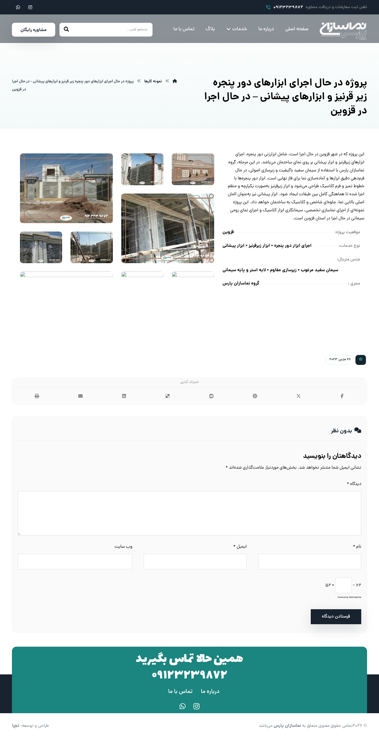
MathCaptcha (355, 597)
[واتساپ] (18, 7)
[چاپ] (36, 396)
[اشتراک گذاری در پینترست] (254, 396)
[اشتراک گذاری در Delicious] (167, 396)
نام (357, 547)
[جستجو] (66, 30)
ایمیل (240, 547)
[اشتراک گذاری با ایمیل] (80, 396)
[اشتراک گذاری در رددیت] (211, 396)
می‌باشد (280, 726)
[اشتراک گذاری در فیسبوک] (342, 396)
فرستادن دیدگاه (336, 616)
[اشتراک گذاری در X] (298, 396)
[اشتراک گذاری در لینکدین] (124, 396)
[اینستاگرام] (30, 7)
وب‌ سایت (123, 547)
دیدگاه (354, 484)
